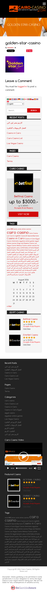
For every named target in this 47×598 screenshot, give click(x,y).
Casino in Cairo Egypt (32, 239)
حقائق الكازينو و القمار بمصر (27, 257)
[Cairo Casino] (27, 14)
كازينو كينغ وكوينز (27, 268)
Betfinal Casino (23, 196)
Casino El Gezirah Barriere (30, 236)
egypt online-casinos (21, 529)
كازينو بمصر (27, 263)
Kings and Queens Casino (25, 243)
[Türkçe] (8, 101)
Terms (10, 161)
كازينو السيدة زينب (12, 261)
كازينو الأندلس (22, 261)
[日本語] (26, 99)
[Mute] (35, 468)
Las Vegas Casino (15, 143)
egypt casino (10, 413)
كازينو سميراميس (19, 263)
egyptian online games (26, 241)
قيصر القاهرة (30, 261)
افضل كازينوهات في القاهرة (20, 254)
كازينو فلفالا (22, 265)
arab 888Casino (12, 229)
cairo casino (18, 232)
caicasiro (10, 48)
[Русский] (33, 99)
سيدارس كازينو (14, 257)
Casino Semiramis (13, 241)
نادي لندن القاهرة (19, 272)
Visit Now (23, 214)
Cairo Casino (13, 156)
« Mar (9, 306)
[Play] (8, 468)
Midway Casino (22, 245)
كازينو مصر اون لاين (14, 122)
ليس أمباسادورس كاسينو (17, 270)
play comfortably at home (25, 248)
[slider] (21, 468)
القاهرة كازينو (9, 428)
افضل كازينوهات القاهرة (16, 128)
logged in (22, 86)
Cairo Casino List (15, 138)
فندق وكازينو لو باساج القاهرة (33, 547)
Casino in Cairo (14, 133)
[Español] (35, 99)
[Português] (30, 99)
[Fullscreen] (39, 468)
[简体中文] (10, 99)
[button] (24, 457)
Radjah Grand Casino (12, 536)
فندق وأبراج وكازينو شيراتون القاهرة (15, 544)
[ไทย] (37, 99)
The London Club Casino (25, 250)
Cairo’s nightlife (15, 236)
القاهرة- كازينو (10, 431)
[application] (23, 457)
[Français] (17, 99)
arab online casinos (24, 229)
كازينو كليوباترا (15, 265)
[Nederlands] (12, 99)
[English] (15, 99)
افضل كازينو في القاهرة (17, 252)
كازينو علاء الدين (30, 265)
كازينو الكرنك (34, 263)
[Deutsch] (19, 99)
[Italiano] (24, 99)
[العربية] (8, 99)
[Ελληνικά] (21, 99)
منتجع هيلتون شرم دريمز (12, 557)
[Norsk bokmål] (28, 99)
